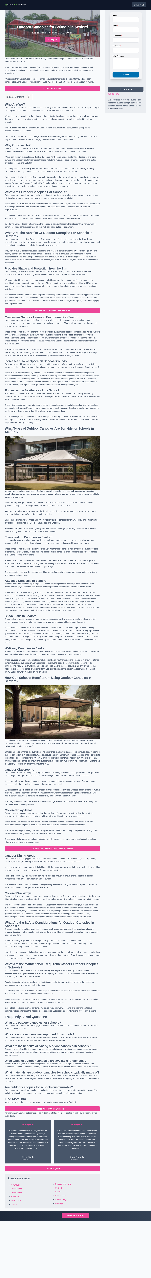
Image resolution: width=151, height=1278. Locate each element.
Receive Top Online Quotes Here (52, 1109)
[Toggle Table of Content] (27, 97)
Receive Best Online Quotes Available (52, 310)
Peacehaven (16, 1189)
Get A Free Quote (52, 1169)
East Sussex (60, 1196)
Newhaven (15, 1185)
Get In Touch (126, 89)
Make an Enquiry (75, 1215)
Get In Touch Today (52, 89)
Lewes (14, 1204)
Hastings (59, 1203)
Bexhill (58, 1192)
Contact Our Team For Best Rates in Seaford (52, 849)
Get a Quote (52, 39)
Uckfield (58, 1188)
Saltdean (15, 1196)
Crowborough (61, 1199)
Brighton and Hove (63, 1184)
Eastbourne (16, 1200)
